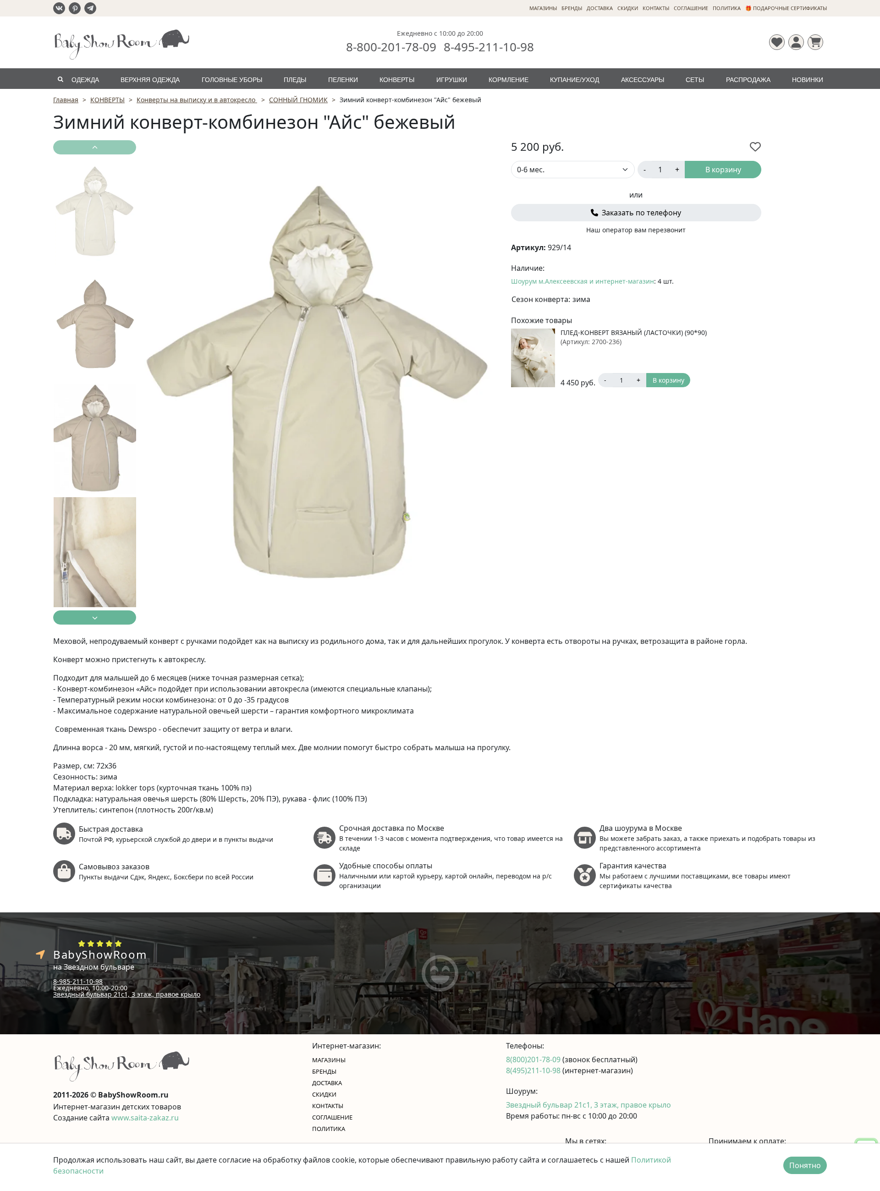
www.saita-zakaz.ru (145, 1118)
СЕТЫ (695, 79)
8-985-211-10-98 (78, 981)
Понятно (805, 1165)
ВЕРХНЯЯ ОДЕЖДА (150, 79)
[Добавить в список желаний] (755, 147)
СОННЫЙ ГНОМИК (298, 99)
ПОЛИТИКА (727, 8)
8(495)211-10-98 (534, 1070)
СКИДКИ (627, 8)
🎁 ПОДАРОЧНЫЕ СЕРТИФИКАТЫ (786, 8)
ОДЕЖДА (85, 79)
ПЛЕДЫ (295, 79)
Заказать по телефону (640, 213)
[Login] (796, 42)
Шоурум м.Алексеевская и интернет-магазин (582, 281)
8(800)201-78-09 (534, 1059)
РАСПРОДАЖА (748, 79)
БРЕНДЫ (571, 8)
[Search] (60, 78)
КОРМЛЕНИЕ (508, 79)
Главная (65, 99)
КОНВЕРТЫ (397, 79)
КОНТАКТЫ (656, 8)
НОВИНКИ (807, 79)
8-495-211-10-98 (489, 46)
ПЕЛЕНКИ (343, 79)
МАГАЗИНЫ (543, 8)
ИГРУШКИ (451, 79)
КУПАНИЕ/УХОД (574, 79)
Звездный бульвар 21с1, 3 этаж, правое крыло (126, 994)
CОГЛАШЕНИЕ (691, 8)
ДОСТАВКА (600, 8)
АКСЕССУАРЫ (642, 79)
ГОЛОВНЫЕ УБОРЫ (232, 79)
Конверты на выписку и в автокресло (197, 99)
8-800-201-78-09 (391, 46)
